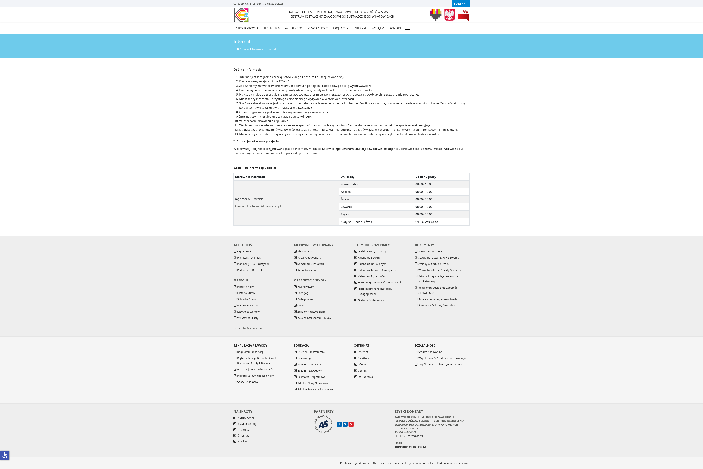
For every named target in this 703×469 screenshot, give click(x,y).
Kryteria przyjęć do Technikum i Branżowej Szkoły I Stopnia (256, 360)
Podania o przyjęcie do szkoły (255, 375)
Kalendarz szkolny (369, 257)
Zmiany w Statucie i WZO (433, 264)
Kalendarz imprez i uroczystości (377, 270)
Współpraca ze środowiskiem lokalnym (442, 358)
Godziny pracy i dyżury (372, 251)
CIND (300, 305)
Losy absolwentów (248, 311)
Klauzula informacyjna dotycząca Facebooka (403, 463)
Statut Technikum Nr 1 (432, 251)
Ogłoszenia (244, 251)
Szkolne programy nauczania (315, 389)
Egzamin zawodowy (309, 370)
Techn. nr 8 (272, 28)
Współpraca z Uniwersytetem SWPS (440, 364)
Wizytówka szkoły (247, 318)
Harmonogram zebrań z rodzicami (379, 282)
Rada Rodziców (306, 270)
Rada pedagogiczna (309, 257)
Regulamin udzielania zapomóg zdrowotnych (438, 290)
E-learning (304, 358)
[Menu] (407, 28)
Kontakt (395, 28)
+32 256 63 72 (243, 3)
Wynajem (378, 28)
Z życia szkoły (318, 28)
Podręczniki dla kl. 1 (249, 270)
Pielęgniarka (305, 299)
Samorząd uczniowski (310, 264)
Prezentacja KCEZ (247, 305)
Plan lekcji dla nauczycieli (253, 264)
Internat (360, 28)
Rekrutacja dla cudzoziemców (255, 369)
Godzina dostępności (371, 300)
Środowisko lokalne (430, 352)
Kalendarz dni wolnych (372, 264)
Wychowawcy (305, 286)
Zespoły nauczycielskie (311, 311)
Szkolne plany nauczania (312, 383)
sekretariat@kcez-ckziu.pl (269, 3)
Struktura (363, 358)
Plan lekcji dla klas (249, 257)
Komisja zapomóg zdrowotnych (437, 299)
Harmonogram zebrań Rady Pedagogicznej (375, 291)
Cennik (362, 370)
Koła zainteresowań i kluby (314, 318)
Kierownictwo (305, 251)
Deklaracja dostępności (453, 463)
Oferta (362, 364)
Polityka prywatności (354, 463)
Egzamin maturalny (309, 364)
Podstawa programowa (311, 377)
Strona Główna (247, 28)
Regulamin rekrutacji (250, 352)
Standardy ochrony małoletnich (437, 305)
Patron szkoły (245, 286)
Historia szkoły (246, 293)
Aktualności (294, 28)
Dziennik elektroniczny (311, 352)
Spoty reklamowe (248, 382)
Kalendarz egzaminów (371, 276)
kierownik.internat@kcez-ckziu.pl (258, 206)
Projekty (339, 28)
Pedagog (302, 293)
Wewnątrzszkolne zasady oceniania (440, 270)
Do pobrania (365, 377)
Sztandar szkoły (246, 299)
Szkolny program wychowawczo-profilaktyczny (438, 279)
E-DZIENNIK (460, 3)
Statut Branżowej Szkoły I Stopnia (438, 257)
